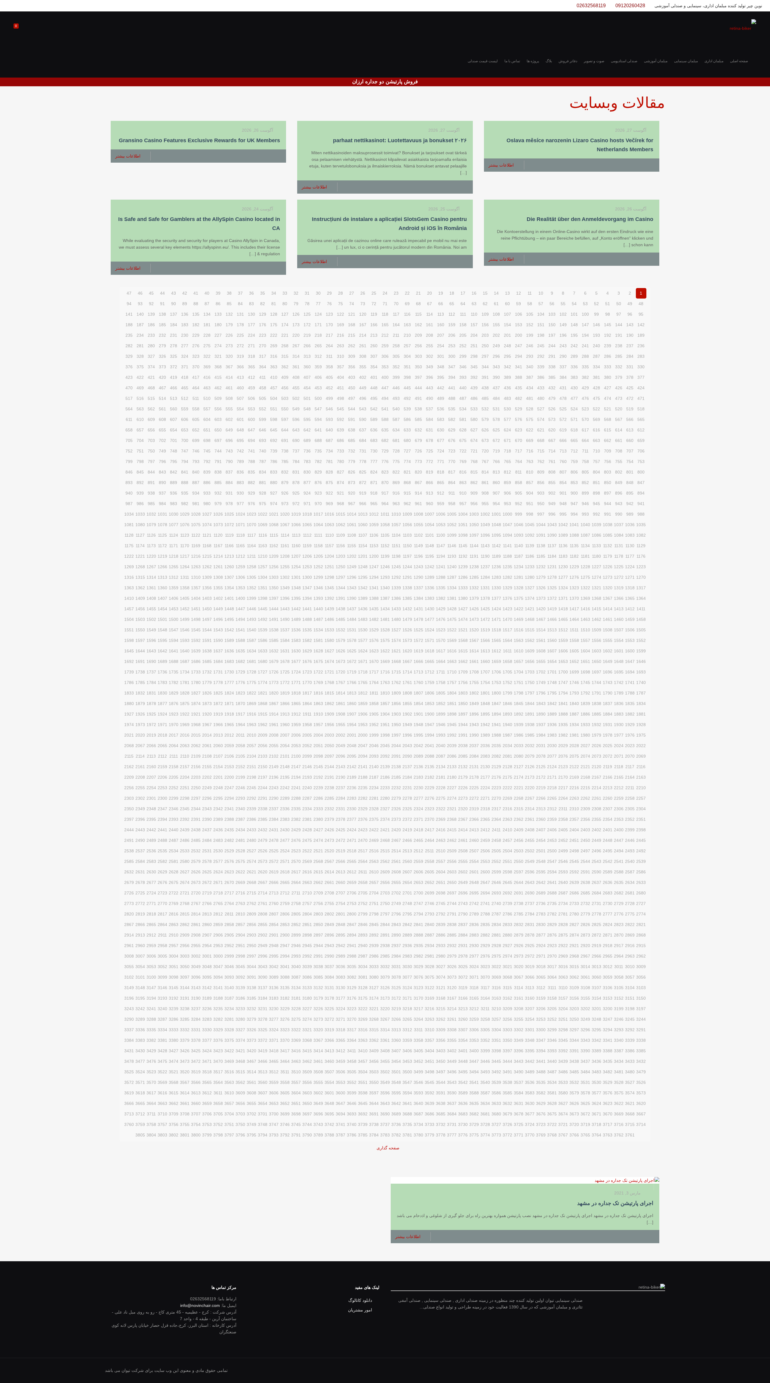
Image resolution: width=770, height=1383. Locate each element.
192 (607, 335)
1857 (385, 703)
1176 (640, 556)
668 (540, 440)
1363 (129, 587)
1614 (474, 651)
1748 (552, 682)
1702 (541, 672)
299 (463, 356)
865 (440, 482)
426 (618, 387)
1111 (318, 535)
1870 (240, 703)
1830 (162, 693)
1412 (630, 608)
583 (440, 419)
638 (351, 430)
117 (396, 314)
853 (574, 482)
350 (418, 366)
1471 (496, 619)
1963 (251, 724)
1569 (452, 640)
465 (184, 387)
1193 (451, 556)
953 (507, 503)
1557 (585, 640)
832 (284, 472)
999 (518, 514)
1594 (173, 640)
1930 (619, 724)
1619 (418, 651)
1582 (307, 640)
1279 (541, 577)
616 (596, 430)
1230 (563, 566)
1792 (585, 693)
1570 (440, 640)
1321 (596, 587)
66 (440, 303)
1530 (363, 629)
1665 (429, 661)
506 (251, 398)
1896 (474, 714)
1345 (329, 587)
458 (262, 387)
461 (229, 387)
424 (641, 387)
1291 (407, 577)
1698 (585, 672)
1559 (563, 640)
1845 (518, 703)
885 (218, 482)
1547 (173, 629)
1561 (541, 640)
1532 (340, 629)
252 (463, 345)
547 (318, 408)
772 (429, 461)
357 (340, 366)
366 (240, 366)
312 (318, 356)
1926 (140, 714)
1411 (640, 608)
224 (251, 335)
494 (385, 398)
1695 (619, 672)
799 (129, 461)
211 (396, 335)
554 (240, 408)
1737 (151, 672)
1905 (374, 714)
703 (151, 440)
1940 (507, 724)
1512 (563, 629)
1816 (318, 693)
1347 (307, 587)
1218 (173, 556)
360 (307, 366)
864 (451, 482)
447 (385, 387)
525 (563, 408)
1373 (541, 598)
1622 (385, 651)
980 (207, 503)
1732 (207, 672)
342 (507, 366)
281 (140, 345)
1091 (541, 535)
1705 (507, 672)
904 (529, 493)
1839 (585, 703)
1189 (496, 556)
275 (207, 345)
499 (329, 398)
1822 (251, 693)
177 (251, 324)
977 (240, 503)
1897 (463, 714)
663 (596, 440)
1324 (563, 587)
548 (307, 408)
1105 (385, 535)
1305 (251, 577)
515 (151, 398)
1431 (418, 608)
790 (229, 461)
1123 (184, 535)
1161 (284, 545)
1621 (396, 651)
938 (151, 493)
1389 (363, 598)
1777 (229, 682)
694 (251, 440)
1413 (619, 608)
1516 (518, 629)
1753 (496, 682)
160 (440, 324)
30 (318, 293)
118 (385, 314)
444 (418, 387)
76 (329, 303)
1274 (596, 577)
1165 (240, 545)
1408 (151, 598)
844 (151, 472)
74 (351, 303)
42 (184, 293)
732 (351, 451)
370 (195, 366)
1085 (607, 535)
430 (574, 387)
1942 (485, 724)
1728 (251, 672)
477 (574, 398)
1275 (585, 577)
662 (607, 440)
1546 (184, 629)
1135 (574, 545)
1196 (418, 556)
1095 (496, 535)
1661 (474, 661)
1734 (184, 672)
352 (396, 366)
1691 (140, 661)
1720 (340, 672)
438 (485, 387)
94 (129, 303)
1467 (541, 619)
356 (351, 366)
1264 (184, 566)
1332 (474, 587)
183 (184, 324)
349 (429, 366)
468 (151, 387)
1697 (596, 672)
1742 (619, 682)
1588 (240, 640)
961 (418, 503)
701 (173, 440)
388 (518, 377)
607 (173, 419)
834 (262, 472)
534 (463, 408)
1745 (585, 682)
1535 (307, 629)
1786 (129, 682)
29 (329, 293)
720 (485, 451)
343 (496, 366)
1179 (607, 556)
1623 (374, 651)
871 (373, 482)
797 (151, 461)
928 (262, 493)
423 (129, 377)
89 (184, 303)
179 (229, 324)
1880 (129, 703)
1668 (396, 661)
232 (162, 335)
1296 (351, 577)
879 (284, 482)
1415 (596, 608)
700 (184, 440)
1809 (396, 693)
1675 (318, 661)
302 (429, 356)
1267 (151, 566)
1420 (541, 608)
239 (607, 345)
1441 (307, 608)
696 (229, 440)
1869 (251, 703)
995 (563, 514)
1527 (396, 629)
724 (440, 451)
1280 (529, 577)
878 (296, 482)
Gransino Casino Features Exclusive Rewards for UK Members (199, 140)
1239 (463, 566)
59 (518, 303)
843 (162, 472)
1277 (563, 577)
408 (296, 377)
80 (284, 303)
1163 (262, 545)
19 (440, 293)
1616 (452, 651)
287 (596, 356)
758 (585, 461)
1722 (318, 672)
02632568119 (591, 5)
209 (418, 335)
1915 (262, 714)
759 (574, 461)
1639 (196, 651)
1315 (140, 577)
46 (140, 293)
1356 (207, 587)
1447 (240, 608)
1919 (218, 714)
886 (207, 482)
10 (540, 293)
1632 (274, 651)
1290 (418, 577)
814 (485, 472)
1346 (318, 587)
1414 (607, 608)
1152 (385, 545)
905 (518, 493)
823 (385, 472)
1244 (407, 566)
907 (496, 493)
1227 (596, 566)
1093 (518, 535)
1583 (296, 640)
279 (162, 345)
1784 (151, 682)
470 (129, 387)
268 (284, 345)
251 (474, 345)
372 (173, 366)
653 (184, 430)
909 (474, 493)
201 (507, 335)
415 (218, 377)
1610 (518, 651)
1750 (529, 682)
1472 (485, 619)
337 (563, 366)
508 (229, 398)
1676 (307, 661)
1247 (374, 566)
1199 (385, 556)
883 (240, 482)
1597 (140, 640)
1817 (307, 693)
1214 (218, 556)
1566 (485, 640)
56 (552, 303)
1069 (262, 524)
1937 (541, 724)
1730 (229, 672)
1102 (418, 535)
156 (485, 324)
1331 (485, 587)
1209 (274, 556)
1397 (274, 598)
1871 (229, 703)
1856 (396, 703)
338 (552, 366)
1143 (485, 545)
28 (340, 293)
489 (440, 398)
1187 (518, 556)
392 (474, 377)
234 (140, 335)
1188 (507, 556)
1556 (596, 640)
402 (362, 377)
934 (195, 493)
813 (496, 472)
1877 (162, 703)
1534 (318, 629)
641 (318, 430)
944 (607, 503)
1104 (396, 535)
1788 (630, 693)
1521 (463, 629)
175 (273, 324)
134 (207, 314)
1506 (630, 629)
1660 (485, 661)
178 (240, 324)
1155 (351, 545)
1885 (596, 714)
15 (485, 293)
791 (218, 461)
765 (507, 461)
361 (296, 366)
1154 (362, 545)
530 (507, 408)
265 (318, 345)
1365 (630, 598)
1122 (195, 535)
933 (207, 493)
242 (574, 345)
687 (329, 440)
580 (474, 419)
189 (641, 335)
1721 (329, 672)
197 (552, 335)
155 (496, 324)
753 (641, 461)
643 (296, 430)
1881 (641, 714)
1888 (563, 714)
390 (496, 377)
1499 (184, 619)
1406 (173, 598)
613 (629, 430)
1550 (140, 629)
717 (518, 451)
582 (451, 419)
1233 (529, 566)
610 (140, 419)
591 (351, 419)
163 (407, 324)
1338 (407, 587)
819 (429, 472)
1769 (318, 682)
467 (162, 387)
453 (318, 387)
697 (218, 440)
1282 (507, 577)
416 (207, 377)
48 (641, 303)
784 (296, 461)
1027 (207, 514)
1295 (363, 577)
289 (574, 356)
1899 (440, 714)
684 (362, 440)
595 (307, 419)
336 (574, 366)
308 (362, 356)
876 (318, 482)
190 (629, 335)
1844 (529, 703)
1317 (641, 587)
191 (618, 335)
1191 (474, 556)
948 (563, 503)
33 (284, 293)
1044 (541, 524)
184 (173, 324)
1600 (630, 651)
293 (529, 356)
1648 (619, 661)
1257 (262, 566)
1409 (140, 598)
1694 (630, 672)
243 (563, 345)
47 (129, 293)
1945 (452, 724)
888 (184, 482)
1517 (507, 629)
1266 (162, 566)
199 (529, 335)
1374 (529, 598)
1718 (363, 672)
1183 (563, 556)
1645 (129, 651)
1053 (440, 524)
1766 (351, 682)
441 (451, 387)
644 (284, 430)
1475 (452, 619)
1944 (463, 724)
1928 (641, 724)
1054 (429, 524)
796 (162, 461)
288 (585, 356)
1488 (307, 619)
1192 (462, 556)
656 (151, 430)
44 (162, 293)
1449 (218, 608)
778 (362, 461)
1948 (418, 724)
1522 (452, 629)
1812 (363, 693)
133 (218, 314)
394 (451, 377)
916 (396, 493)
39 (218, 293)
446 (396, 387)
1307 (229, 577)
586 (407, 419)
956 (474, 503)
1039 (596, 524)
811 (518, 472)
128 (273, 314)
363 (273, 366)
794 (184, 461)
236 (641, 345)
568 (607, 419)
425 (629, 387)
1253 (307, 566)
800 (641, 472)
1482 (374, 619)
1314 (151, 577)
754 (629, 461)
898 (596, 493)
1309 (207, 577)
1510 (585, 629)
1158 (318, 545)
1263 (196, 566)
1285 (474, 577)
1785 (140, 682)
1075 (196, 524)
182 (195, 324)
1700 (563, 672)
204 (474, 335)
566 (629, 419)
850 (607, 482)
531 (496, 408)
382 (585, 377)
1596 (151, 640)
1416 (585, 608)
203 (485, 335)
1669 (385, 661)
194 (585, 335)
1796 (541, 693)
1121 (206, 535)
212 (385, 335)
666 (563, 440)
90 (173, 303)
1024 (240, 514)
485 (485, 398)
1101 (429, 535)
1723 (307, 672)
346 (463, 366)
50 (618, 303)
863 (463, 482)
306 (385, 356)
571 (574, 419)
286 (607, 356)
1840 (574, 703)
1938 (529, 724)
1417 (574, 608)
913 (429, 493)
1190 (485, 556)
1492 (262, 619)
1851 (452, 703)
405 (329, 377)
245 (540, 345)
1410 (129, 598)
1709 (463, 672)
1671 (363, 661)
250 (485, 345)
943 (618, 503)
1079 (151, 524)
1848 (485, 703)
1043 (552, 524)
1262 (207, 566)
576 (518, 419)
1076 (184, 524)
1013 (363, 514)
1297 (340, 577)
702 (162, 440)
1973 (140, 724)
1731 (218, 672)
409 (284, 377)
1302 (285, 577)
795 (173, 461)
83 (251, 303)
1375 (518, 598)
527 (540, 408)
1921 (196, 714)
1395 (296, 598)
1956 (329, 724)
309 (351, 356)
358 (329, 366)
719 (496, 451)
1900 (429, 714)
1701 (552, 672)
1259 (240, 566)
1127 (140, 535)
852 (585, 482)
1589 (229, 640)
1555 (607, 640)
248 (507, 345)
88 (195, 303)
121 (351, 314)
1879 (140, 703)
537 (429, 408)
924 (307, 493)
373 (162, 366)
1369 (585, 598)
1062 (340, 524)
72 (373, 303)
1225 (619, 566)
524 (574, 408)
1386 (396, 598)
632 (418, 430)
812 (507, 472)
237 (629, 345)
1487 (318, 619)
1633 (262, 651)
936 (173, 493)
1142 (496, 545)
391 (485, 377)
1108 (351, 535)
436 (507, 387)
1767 (340, 682)
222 (273, 335)
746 (195, 451)
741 (251, 451)
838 (218, 472)
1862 (329, 703)
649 (229, 430)
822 (396, 472)
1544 (207, 629)
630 (440, 430)
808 (552, 472)
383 (574, 377)
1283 (496, 577)
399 (396, 377)
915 (407, 493)
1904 (385, 714)
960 (429, 503)
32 (296, 293)
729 (385, 451)
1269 (129, 566)
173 (296, 324)
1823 (240, 693)
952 (518, 503)
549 (296, 408)
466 (173, 387)
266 (307, 345)
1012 (374, 514)
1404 (196, 598)
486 (474, 398)
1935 (563, 724)
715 (540, 451)
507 (240, 398)
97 (618, 314)
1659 (496, 661)
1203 (340, 556)
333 (607, 366)
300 (451, 356)
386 (540, 377)
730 (373, 451)
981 (195, 503)
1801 (485, 693)
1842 (552, 703)
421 (151, 377)
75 (340, 303)
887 (195, 482)
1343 (351, 587)
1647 (630, 661)
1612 (496, 651)
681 (396, 440)
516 (140, 398)
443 (429, 387)
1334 (452, 587)
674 (474, 440)
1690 (151, 661)
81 (273, 303)
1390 (351, 598)
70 (396, 303)
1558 (574, 640)
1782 (173, 682)
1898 (452, 714)
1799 (507, 693)
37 (240, 293)
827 (340, 472)
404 (340, 377)
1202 (351, 556)
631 (429, 430)
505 (262, 398)
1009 (407, 514)
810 (529, 472)
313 (307, 356)
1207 (296, 556)
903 (540, 493)
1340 (385, 587)
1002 (485, 514)
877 (307, 482)
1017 (318, 514)
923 (318, 493)
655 (162, 430)
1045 (529, 524)
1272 (619, 577)
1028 (196, 514)
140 (140, 314)
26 (362, 293)
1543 (218, 629)
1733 (196, 672)
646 (262, 430)
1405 (184, 598)
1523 (440, 629)
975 (262, 503)
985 (151, 503)
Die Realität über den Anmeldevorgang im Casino (590, 219)
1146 (451, 545)
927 (273, 493)
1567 (474, 640)
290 (563, 356)
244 (552, 345)
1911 (307, 714)
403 (351, 377)
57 (540, 303)
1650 (596, 661)
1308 (218, 577)
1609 (529, 651)
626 (485, 430)
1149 (418, 545)
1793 (574, 693)
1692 (129, 661)
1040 (585, 524)
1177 (629, 556)
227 (218, 335)
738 (284, 451)
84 (240, 303)
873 (351, 482)
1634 (251, 651)
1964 (240, 724)
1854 (418, 703)
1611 (507, 651)
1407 (162, 598)
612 (641, 430)
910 (463, 493)
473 (618, 398)
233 (151, 335)
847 (641, 482)
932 (218, 493)
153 (518, 324)
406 (318, 377)
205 (463, 335)
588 (385, 419)
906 (507, 493)
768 (474, 461)
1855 (407, 703)
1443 (285, 608)
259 (385, 345)
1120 (218, 535)
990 (618, 514)
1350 (274, 587)
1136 (563, 545)
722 (463, 451)
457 (273, 387)
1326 (541, 587)
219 (307, 335)
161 (429, 324)
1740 (641, 682)
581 (463, 419)
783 (307, 461)
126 (296, 314)
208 (429, 335)
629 (451, 430)
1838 (596, 703)
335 (585, 366)
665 (574, 440)
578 (496, 419)
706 (641, 451)
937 (162, 493)
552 (262, 408)
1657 (518, 661)
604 (207, 419)
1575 (385, 640)
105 (529, 314)
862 (474, 482)
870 (385, 482)
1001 (496, 514)
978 (229, 503)
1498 (196, 619)
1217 (184, 556)
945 (596, 503)
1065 (307, 524)
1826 (207, 693)
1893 (507, 714)
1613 (485, 651)
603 (218, 419)
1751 (518, 682)
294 (518, 356)
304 (407, 356)
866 (429, 482)
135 (195, 314)
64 (462, 303)
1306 (240, 577)
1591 (207, 640)
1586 (262, 640)
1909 (329, 714)
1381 (452, 598)
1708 (474, 672)
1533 (329, 629)
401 (373, 377)
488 (451, 398)
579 (485, 419)
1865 (296, 703)
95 (641, 314)
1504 (129, 619)
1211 (251, 556)
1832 (140, 693)
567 (618, 419)
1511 (574, 629)
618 (574, 430)
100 (585, 314)
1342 (363, 587)
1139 (529, 545)
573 (552, 419)
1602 (607, 651)
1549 (151, 629)
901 (563, 493)
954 (496, 503)
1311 (184, 577)
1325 (552, 587)
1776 (240, 682)
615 (607, 430)
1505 (641, 629)
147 (585, 324)
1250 (340, 566)
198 (540, 335)
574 (540, 419)
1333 (463, 587)
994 (574, 514)
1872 (218, 703)
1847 (496, 703)
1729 (240, 672)
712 (574, 451)
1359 (173, 587)
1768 (329, 682)
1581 (318, 640)
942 (629, 503)
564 (129, 408)
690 (296, 440)
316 (273, 356)
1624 (363, 651)
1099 (452, 535)
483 (507, 398)
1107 (362, 535)
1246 (385, 566)
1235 (507, 566)
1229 (574, 566)
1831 (151, 693)
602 (229, 419)
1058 (385, 524)
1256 (274, 566)
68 (418, 303)
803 (607, 472)
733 (340, 451)
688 (318, 440)
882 (251, 482)
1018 (307, 514)
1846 (507, 703)
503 (284, 398)
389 (507, 377)
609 (151, 419)
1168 (206, 545)
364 (262, 366)
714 (552, 451)
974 (273, 503)
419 (173, 377)
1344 (340, 587)
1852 (440, 703)
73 (362, 303)
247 (518, 345)
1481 (385, 619)
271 (251, 345)
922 (329, 493)
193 (596, 335)
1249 (351, 566)
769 (463, 461)
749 (162, 451)
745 (207, 451)
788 (251, 461)
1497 (207, 619)
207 (440, 335)
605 (195, 419)
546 (329, 408)
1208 (285, 556)
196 (563, 335)
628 (463, 430)
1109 (340, 535)
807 (563, 472)
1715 (396, 672)
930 (240, 493)
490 (429, 398)
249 (496, 345)
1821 (262, 693)
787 (262, 461)
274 (218, 345)
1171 (173, 545)
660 (629, 440)
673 (485, 440)
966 (362, 503)
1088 (574, 535)
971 (307, 503)
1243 (418, 566)
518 (641, 408)
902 (552, 493)
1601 (619, 651)
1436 (363, 608)
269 (273, 345)
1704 (518, 672)
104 (540, 314)
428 (596, 387)
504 (273, 398)
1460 (619, 619)
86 (218, 303)
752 (129, 451)
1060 (363, 524)
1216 (196, 556)
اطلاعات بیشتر (501, 165)
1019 (296, 514)
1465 (563, 619)
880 (273, 482)
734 (329, 451)
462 (218, 387)
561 (162, 408)
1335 (440, 587)
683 (373, 440)
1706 (496, 672)
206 (451, 335)
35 (262, 293)
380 (607, 377)
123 (329, 314)
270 (262, 345)
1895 (485, 714)
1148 (429, 545)
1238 (474, 566)
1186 (529, 556)
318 (251, 356)
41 (195, 293)
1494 (240, 619)
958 (451, 503)
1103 (407, 535)
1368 (596, 598)
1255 (285, 566)
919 (362, 493)
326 (162, 356)
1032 (151, 514)
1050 (474, 524)
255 (429, 345)
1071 (240, 524)
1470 (507, 619)
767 (485, 461)
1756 (463, 682)
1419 (552, 608)
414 (229, 377)
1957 (318, 724)
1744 (596, 682)
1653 (563, 661)
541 (385, 408)
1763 (385, 682)
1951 (385, 724)
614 (618, 430)
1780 (196, 682)
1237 (485, 566)
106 (518, 314)
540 (396, 408)
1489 (296, 619)
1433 (396, 608)
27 (351, 293)
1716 (385, 672)
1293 (385, 577)
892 (140, 482)
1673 (340, 661)
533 (474, 408)
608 (162, 419)
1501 (162, 619)
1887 (574, 714)
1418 (563, 608)
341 (518, 366)
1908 (340, 714)
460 (240, 387)
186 (151, 324)
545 (340, 408)
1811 (373, 693)
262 (351, 345)
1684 (218, 661)
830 (307, 472)
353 (385, 366)
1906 (363, 714)
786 (273, 461)
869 (396, 482)
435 (518, 387)
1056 (407, 524)
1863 (318, 703)
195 (574, 335)
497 (351, 398)
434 (529, 387)
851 (596, 482)
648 (240, 430)
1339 (396, 587)
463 (207, 387)
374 (151, 366)
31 (307, 293)
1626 (340, 651)
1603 (596, 651)
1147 (440, 545)
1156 (340, 545)
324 (184, 356)
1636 (229, 651)
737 (296, 451)
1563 (518, 640)
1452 (184, 608)
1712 (429, 672)
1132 (607, 545)
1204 (329, 556)
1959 (296, 724)
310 (340, 356)
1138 (540, 545)
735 (318, 451)
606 (184, 419)
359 (318, 366)
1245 (396, 566)
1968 (196, 724)
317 (262, 356)
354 (373, 366)
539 (407, 408)
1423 (507, 608)
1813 (351, 693)
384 (563, 377)
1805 (440, 693)
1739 (129, 672)
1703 (529, 672)
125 (307, 314)
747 (184, 451)
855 (552, 482)
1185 (540, 556)
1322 (585, 587)
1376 (507, 598)
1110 (329, 535)
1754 (485, 682)
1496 (218, 619)
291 (552, 356)
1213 (229, 556)
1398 (262, 598)
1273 (607, 577)
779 (351, 461)
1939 (518, 724)
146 (596, 324)
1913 (285, 714)
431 (563, 387)
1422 (518, 608)
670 (518, 440)
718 (507, 451)
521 (607, 408)
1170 (184, 545)
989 (629, 514)
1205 (318, 556)
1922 (184, 714)
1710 (452, 672)
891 (151, 482)
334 (596, 366)
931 (229, 493)
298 (474, 356)
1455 (151, 608)
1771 (296, 682)
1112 (307, 535)
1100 (440, 535)
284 (629, 356)
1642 (162, 651)
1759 (429, 682)
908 (485, 493)
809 (540, 472)
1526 (407, 629)
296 (496, 356)
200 (518, 335)
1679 (274, 661)
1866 (285, 703)
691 (284, 440)
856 (540, 482)
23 (396, 293)
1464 (574, 619)
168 (351, 324)
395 (440, 377)
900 (574, 493)
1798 (518, 693)
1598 (129, 640)
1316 (129, 577)
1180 (596, 556)
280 (151, 345)
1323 (574, 587)
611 (129, 419)
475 (596, 398)
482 (518, 398)
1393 (318, 598)
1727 (262, 672)
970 (318, 503)
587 (396, 419)
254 (440, 345)
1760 (418, 682)
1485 (340, 619)
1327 (529, 587)
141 (129, 314)
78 (307, 303)
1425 (485, 608)
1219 (162, 556)
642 (307, 430)
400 (385, 377)
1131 (618, 545)
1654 (552, 661)
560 (173, 408)
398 (407, 377)
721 (474, 451)
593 (329, 419)
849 (618, 482)
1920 (207, 714)
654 (173, 430)
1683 (229, 661)
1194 (440, 556)
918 (373, 493)
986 (140, 503)
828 (329, 472)
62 (485, 303)
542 (373, 408)
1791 (596, 693)
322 (207, 356)
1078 (162, 524)
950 (540, 503)
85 (229, 303)
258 (396, 345)
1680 (262, 661)
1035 (641, 524)
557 (207, 408)
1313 (162, 577)
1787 (641, 693)
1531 (351, 629)
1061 (351, 524)
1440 (318, 608)
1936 (552, 724)
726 (418, 451)
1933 (585, 724)
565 (641, 419)
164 (396, 324)
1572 (418, 640)
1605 (574, 651)
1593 (184, 640)
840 (195, 472)
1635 (240, 651)
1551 (129, 629)
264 (329, 345)
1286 (463, 577)
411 (262, 377)
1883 (619, 714)
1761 (407, 682)
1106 (373, 535)
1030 (173, 514)
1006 (440, 514)
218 (318, 335)
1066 (296, 524)
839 (207, 472)
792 (207, 461)
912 (440, 493)
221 (284, 335)
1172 (162, 545)
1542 (229, 629)
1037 (619, 524)
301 (440, 356)
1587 (251, 640)
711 (585, 451)
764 (518, 461)
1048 (496, 524)
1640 (184, 651)
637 (362, 430)
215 (351, 335)
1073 (218, 524)
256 (418, 345)
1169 (195, 545)
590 (362, 419)
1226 (607, 566)
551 (273, 408)
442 (440, 387)
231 (173, 335)
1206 (307, 556)
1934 (574, 724)
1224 (630, 566)
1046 (518, 524)
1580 (329, 640)
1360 (162, 587)
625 (496, 430)
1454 (162, 608)
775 (396, 461)
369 (207, 366)
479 (552, 398)
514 (162, 398)
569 (596, 419)
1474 (463, 619)
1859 (363, 703)
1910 (318, 714)
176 (262, 324)
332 (618, 366)
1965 (229, 724)
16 (474, 293)
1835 (630, 703)
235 (129, 335)
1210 (262, 556)
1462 (596, 619)
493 (396, 398)
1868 (262, 703)
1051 (463, 524)
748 (173, 451)
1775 (251, 682)
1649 (607, 661)
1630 (296, 651)
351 (407, 366)
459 (251, 387)
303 (418, 356)
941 (641, 503)
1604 (585, 651)
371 (184, 366)
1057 (396, 524)
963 (396, 503)
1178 (618, 556)
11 (530, 293)
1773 (274, 682)
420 (162, 377)
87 (207, 303)
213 (373, 335)
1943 (474, 724)
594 (318, 419)
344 (485, 366)
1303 (274, 577)
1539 (262, 629)
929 (251, 493)
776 (385, 461)
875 (329, 482)
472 (629, 398)
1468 (529, 619)
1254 (296, 566)
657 (140, 430)
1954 (351, 724)
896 (618, 493)
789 (240, 461)
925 (296, 493)
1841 (563, 703)
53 (585, 303)
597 (284, 419)
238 (618, 345)
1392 (329, 598)
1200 (374, 556)
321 (218, 356)
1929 (630, 724)
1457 (129, 608)
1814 (340, 693)
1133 (596, 545)
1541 (240, 629)
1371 (563, 598)
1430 (429, 608)
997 (540, 514)
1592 (196, 640)
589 (373, 419)
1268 (140, 566)
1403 (207, 598)
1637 (218, 651)
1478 (418, 619)
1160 (295, 545)
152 (529, 324)
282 (129, 345)
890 (162, 482)
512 (184, 398)
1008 (418, 514)
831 (296, 472)
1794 (563, 693)
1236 (496, 566)
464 (195, 387)
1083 (630, 535)
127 (284, 314)
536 (440, 408)
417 (195, 377)
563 (140, 408)
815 (474, 472)
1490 (285, 619)
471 (641, 398)
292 (540, 356)
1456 (140, 608)
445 (407, 387)
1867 (274, 703)
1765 (363, 682)
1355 (218, 587)
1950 (396, 724)
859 (507, 482)
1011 (385, 514)
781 (329, 461)
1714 (407, 672)
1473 (474, 619)
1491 (274, 619)
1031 (162, 514)
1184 (551, 556)
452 (329, 387)
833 (273, 472)
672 (496, 440)
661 (618, 440)
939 (140, 493)
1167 (218, 545)
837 (229, 472)
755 (618, 461)
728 (396, 451)
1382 (440, 598)
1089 (563, 535)
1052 (452, 524)
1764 (374, 682)
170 (329, 324)
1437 (351, 608)
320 (229, 356)
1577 (363, 640)
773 (418, 461)
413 (240, 377)
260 (373, 345)
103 (552, 314)
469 (140, 387)
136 (184, 314)
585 (418, 419)
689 (307, 440)
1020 (285, 514)
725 (429, 451)
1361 (151, 587)
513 (173, 398)
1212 (240, 556)
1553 (630, 640)
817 (451, 472)
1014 (351, 514)
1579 (340, 640)
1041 (574, 524)
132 (229, 314)
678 (429, 440)
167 (362, 324)
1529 (374, 629)
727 (407, 451)
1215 (207, 556)
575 (529, 419)
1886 (585, 714)
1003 (474, 514)
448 (373, 387)
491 (418, 398)
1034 (129, 514)
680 (407, 440)
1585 (274, 640)
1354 (229, 587)
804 (596, 472)
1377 (496, 598)
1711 (440, 672)
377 (641, 377)
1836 (619, 703)
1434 (385, 608)
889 (173, 482)
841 (184, 472)
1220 (151, 556)
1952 (374, 724)
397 (418, 377)
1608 (541, 651)
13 (507, 293)
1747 (563, 682)
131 (240, 314)
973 (284, 503)
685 (351, 440)
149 (563, 324)
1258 (251, 566)
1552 (641, 640)
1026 (218, 514)
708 (618, 451)
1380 (463, 598)
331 (629, 366)
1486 (329, 619)
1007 (429, 514)
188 (129, 324)
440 (463, 387)
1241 (440, 566)
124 (318, 314)
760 (563, 461)
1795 (552, 693)
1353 (240, 587)
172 (307, 324)
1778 (218, 682)
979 (218, 503)
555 (229, 408)
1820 (274, 693)
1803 (463, 693)
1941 (496, 724)
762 (540, 461)
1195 (429, 556)
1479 (407, 619)
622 (529, 430)
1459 (630, 619)
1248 (363, 566)
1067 (285, 524)
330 (641, 366)
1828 (184, 693)
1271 (630, 577)
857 (529, 482)
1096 (485, 535)
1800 (496, 693)
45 (151, 293)
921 (340, 493)
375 (140, 366)
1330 (496, 587)
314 (296, 356)
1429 (440, 608)
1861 (340, 703)
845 (140, 472)
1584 (285, 640)
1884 (607, 714)
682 (385, 440)
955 (485, 503)
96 (629, 314)
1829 (173, 693)
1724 (296, 672)
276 (195, 345)
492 (407, 398)
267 (296, 345)
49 (629, 303)
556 (218, 408)
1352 (251, 587)
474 (607, 398)
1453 (173, 608)
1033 (140, 514)
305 (396, 356)
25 (373, 293)
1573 (407, 640)
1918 (229, 714)
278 (173, 345)
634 (396, 430)
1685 (207, 661)
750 (151, 451)
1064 (318, 524)
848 (629, 482)
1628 (318, 651)
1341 (374, 587)
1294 (374, 577)
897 (607, 493)
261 (362, 345)
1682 (240, 661)
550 (284, 408)
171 (318, 324)
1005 (452, 514)
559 (184, 408)
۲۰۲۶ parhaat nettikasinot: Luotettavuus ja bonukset (400, 140)
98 (607, 314)
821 (407, 472)
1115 (274, 535)
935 (184, 493)
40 (207, 293)
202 (496, 335)
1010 (396, 514)
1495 (229, 619)
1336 (429, 587)
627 (474, 430)
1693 (641, 672)
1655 (541, 661)
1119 (229, 535)
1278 (552, 577)
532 (485, 408)
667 (552, 440)
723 (451, 451)
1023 (251, 514)
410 (273, 377)
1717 (374, 672)
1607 (552, 651)
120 (362, 314)
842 (173, 472)
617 (585, 430)
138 (162, 314)
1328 (518, 587)
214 (362, 335)
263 (340, 345)
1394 (307, 598)
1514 (541, 629)
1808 (407, 693)
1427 (463, 608)
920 (351, 493)
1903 (396, 714)
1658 (507, 661)
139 (151, 314)
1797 (529, 693)
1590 (218, 640)
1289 (429, 577)
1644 (140, 651)
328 (140, 356)
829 (318, 472)
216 (340, 335)
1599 (641, 651)
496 (362, 398)
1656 (529, 661)
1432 (407, 608)
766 (496, 461)
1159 (307, 545)
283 (641, 356)
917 (385, 493)
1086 (596, 535)
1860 (351, 703)
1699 (574, 672)
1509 (596, 629)
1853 (429, 703)
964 (385, 503)
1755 (474, 682)
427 (607, 387)
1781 (184, 682)
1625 (351, 651)
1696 (607, 672)
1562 (529, 640)
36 (251, 293)
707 (629, 451)
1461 (607, 619)
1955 (340, 724)
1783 (162, 682)
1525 (418, 629)
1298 (329, 577)
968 (340, 503)
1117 (251, 535)
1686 (196, 661)
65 (451, 303)
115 (418, 314)
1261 (218, 566)
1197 (407, 556)
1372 (552, 598)
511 (195, 398)
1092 (529, 535)
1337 (418, 587)
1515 (529, 629)
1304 (262, 577)
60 (507, 303)
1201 (363, 556)
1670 (374, 661)
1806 (429, 693)
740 (262, 451)
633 (407, 430)
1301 (296, 577)
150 (552, 324)
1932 (596, 724)
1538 (274, 629)
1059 (374, 524)
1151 (396, 545)
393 (463, 377)
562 (151, 408)
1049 (485, 524)
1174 (140, 545)
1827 (196, 693)
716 (529, 451)
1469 (518, 619)
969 (329, 503)
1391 (340, 598)
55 (563, 303)
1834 (641, 703)
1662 (463, 661)
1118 (240, 535)
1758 (440, 682)
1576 (374, 640)
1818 (296, 693)
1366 (619, 598)
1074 (207, 524)
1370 (574, 598)
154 (507, 324)
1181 (585, 556)
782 (318, 461)
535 (451, 408)
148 (574, 324)
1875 (184, 703)
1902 (407, 714)
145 (607, 324)
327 (151, 356)
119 (374, 314)
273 (229, 345)
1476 (440, 619)
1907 (351, 714)
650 (218, 430)
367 (229, 366)
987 (129, 503)
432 (552, 387)
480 (540, 398)
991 (607, 514)
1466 (552, 619)
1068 (274, 524)
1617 (440, 651)
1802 (474, 693)
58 (529, 303)
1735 (173, 672)
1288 (440, 577)
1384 (418, 598)
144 (618, 324)
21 (418, 293)
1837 (607, 703)
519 (629, 408)
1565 (496, 640)
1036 (630, 524)
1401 (229, 598)
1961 (274, 724)
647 (251, 430)
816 (463, 472)
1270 (641, 577)
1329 (507, 587)
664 (585, 440)
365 (251, 366)
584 (429, 419)
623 (518, 430)
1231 (552, 566)
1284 (485, 577)
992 (596, 514)
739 (273, 451)
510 (207, 398)
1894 (496, 714)
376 (129, 366)
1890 (541, 714)
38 (229, 293)
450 (351, 387)
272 (240, 345)
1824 (229, 693)
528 (529, 408)
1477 (429, 619)
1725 (285, 672)
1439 (329, 608)
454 (307, 387)
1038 (607, 524)
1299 (318, 577)
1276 (574, 577)
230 (184, 335)
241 (585, 345)
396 (429, 377)
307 (373, 356)
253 (451, 345)
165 (385, 324)
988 (641, 514)
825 (362, 472)
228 (207, 335)
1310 (196, 577)
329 (129, 356)
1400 (240, 598)
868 (407, 482)
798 (140, 461)
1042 (563, 524)
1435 (374, 608)
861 (485, 482)
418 (184, 377)
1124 (173, 535)
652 (195, 430)
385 (552, 377)
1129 (640, 545)
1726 (274, 672)
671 (507, 440)
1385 (407, 598)
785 (284, 461)
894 (641, 493)
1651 (585, 661)
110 (474, 314)
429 (585, 387)
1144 (474, 545)
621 (540, 430)
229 (195, 335)
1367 (607, 598)
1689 (162, 661)
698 (207, 440)
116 (407, 314)
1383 (429, 598)
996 (552, 514)
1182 (574, 556)
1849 (474, 703)
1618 (429, 651)
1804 (452, 693)
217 (329, 335)
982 (184, 503)
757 (596, 461)
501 (307, 398)
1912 (296, 714)
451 (340, 387)
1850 (463, 703)
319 (240, 356)
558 (195, 408)
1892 (518, 714)
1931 (607, 724)
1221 (140, 556)
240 (596, 345)
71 (385, 303)
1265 (173, 566)
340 (529, 366)
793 (195, 461)
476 (585, 398)
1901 (418, 714)
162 (418, 324)
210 (407, 335)
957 (463, 503)
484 (496, 398)
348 (440, 366)
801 (629, 472)
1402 (218, 598)
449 (362, 387)
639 (340, 430)
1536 (296, 629)
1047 (507, 524)
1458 (641, 619)
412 (251, 377)
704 (140, 440)
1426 (474, 608)
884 (229, 482)
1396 (285, 598)
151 (540, 324)
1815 (329, 693)
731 (362, 451)
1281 (518, 577)
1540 (251, 629)
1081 (129, 524)
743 (229, 451)
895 (629, 493)
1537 (285, 629)
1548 (162, 629)
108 (496, 314)
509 (218, 398)
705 (129, 440)
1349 (285, 587)
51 (607, 303)
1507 (619, 629)
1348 (296, 587)
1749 (541, 682)
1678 (285, 661)
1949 (407, 724)
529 (518, 408)
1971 (162, 724)
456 (284, 387)
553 (251, 408)
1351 (262, 587)
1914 (274, 714)
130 (251, 314)
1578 (351, 640)
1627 (329, 651)
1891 (529, 714)
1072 (229, 524)
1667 (407, 661)
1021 (274, 514)
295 (507, 356)
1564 (507, 640)
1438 (340, 608)
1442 (296, 608)
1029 (184, 514)
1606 (563, 651)
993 (585, 514)
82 (262, 303)
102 (563, 314)
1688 (173, 661)
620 (552, 430)
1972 (151, 724)
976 (251, 503)
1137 (551, 545)
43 (173, 293)
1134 (585, 545)
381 (596, 377)
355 (362, 366)
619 (563, 430)
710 (596, 451)
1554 (619, 640)
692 (273, 440)
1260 (229, 566)
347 (451, 366)
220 (296, 335)
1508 (607, 629)
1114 (285, 535)
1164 (251, 545)
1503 (140, 619)
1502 (151, 619)
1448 (229, 608)
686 (340, 440)
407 (307, 377)
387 (529, 377)
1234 (518, 566)
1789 (619, 693)
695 (240, 440)
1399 (251, 598)
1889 (552, 714)
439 (474, 387)
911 (451, 493)
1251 (329, 566)
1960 (285, 724)
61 (496, 303)
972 (296, 503)
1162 (273, 545)
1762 (396, 682)
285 (618, 356)
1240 (452, 566)
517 (129, 398)
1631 (285, 651)
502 (296, 398)
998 (529, 514)
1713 (418, 672)
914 (418, 493)
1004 (463, 514)
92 (151, 303)
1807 (418, 693)
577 (507, 419)
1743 (607, 682)
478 (563, 398)
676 (451, 440)
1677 (296, 661)
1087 (585, 535)
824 (373, 472)
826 (351, 472)
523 (585, 408)
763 (529, 461)
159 (451, 324)
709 (607, 451)
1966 (218, 724)
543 (362, 408)
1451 (196, 608)
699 (195, 440)
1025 (229, 514)
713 (563, 451)
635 (385, 430)
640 (329, 430)
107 (507, 314)
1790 (607, 693)
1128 (129, 535)
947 (574, 503)
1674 (329, 661)
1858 (374, 703)
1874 (196, 703)
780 (340, 461)
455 (296, 387)
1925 (151, 714)
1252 (318, 566)
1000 (507, 514)
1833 (129, 693)
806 (574, 472)
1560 (552, 640)
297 (485, 356)
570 (585, 419)
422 (140, 377)
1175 (129, 545)
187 (140, 324)
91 (162, 303)
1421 (529, 608)
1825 (218, 693)
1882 (630, 714)
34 (273, 293)
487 (463, 398)
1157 (329, 545)
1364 (641, 598)
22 (407, 293)
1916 (251, 714)
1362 (140, 587)
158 (463, 324)
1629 (307, 651)
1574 (396, 640)
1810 (385, 693)
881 (262, 482)
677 (440, 440)
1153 (373, 545)
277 (184, 345)
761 (552, 461)
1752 (507, 682)
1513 (552, 629)
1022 (262, 514)
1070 (251, 524)
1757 (452, 682)
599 (262, 419)
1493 (251, 619)
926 (284, 493)
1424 (496, 608)
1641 (173, 651)
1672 (351, 661)
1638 (207, 651)
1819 (285, 693)
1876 (173, 703)
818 (440, 472)
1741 (630, 682)
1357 (196, 587)
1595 (162, 640)
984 (162, 503)
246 (529, 345)
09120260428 (630, 5)
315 (284, 356)
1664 (440, 661)
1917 (240, 714)
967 (351, 503)
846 (129, 472)
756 (607, 461)
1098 (463, 535)
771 (440, 461)
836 (240, 472)
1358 (184, 587)
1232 (541, 566)
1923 (173, 714)
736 (307, 451)
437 (496, 387)
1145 (462, 545)
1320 (607, 587)
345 (474, 366)
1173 (151, 545)
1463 (585, 619)
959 (440, 503)
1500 (173, 619)
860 (496, 482)
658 (129, 430)
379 (618, 377)
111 (463, 314)
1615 (463, 651)
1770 (307, 682)
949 (552, 503)
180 (218, 324)
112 (451, 314)
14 (496, 293)
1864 (307, 703)
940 (129, 493)
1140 (518, 545)
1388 (374, 598)
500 (318, 398)
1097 (474, 535)
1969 (184, 724)
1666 (418, 661)
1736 (162, 672)
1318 (630, 587)
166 (373, 324)
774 (407, 461)
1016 (329, 514)
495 (373, 398)
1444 (274, 608)
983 (173, 503)
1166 (229, 545)
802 (618, 472)
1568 (463, 640)
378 (629, 377)
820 (418, 472)
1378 (485, 598)
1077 (173, 524)
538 (418, 408)
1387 (385, 598)
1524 (429, 629)
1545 (196, 629)
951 (529, 503)
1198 (396, 556)
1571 (429, 640)
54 (574, 303)
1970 (173, 724)
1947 (429, 724)
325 (173, 356)
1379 (474, 598)
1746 (574, 682)
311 (329, 356)
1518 (496, 629)
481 (529, 398)
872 (362, 482)
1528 (385, 629)
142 (641, 324)
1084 (619, 535)
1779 (207, 682)
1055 (418, 524)
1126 (151, 535)
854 (563, 482)
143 (629, 324)
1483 (363, 619)
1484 (351, 619)
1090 (552, 535)
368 (218, 366)
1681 (251, 661)
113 (440, 314)
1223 (641, 566)
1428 (452, 608)
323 (195, 356)
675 (463, 440)
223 (262, 335)
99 (596, 314)
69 (407, 303)
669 (529, 440)
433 (540, 387)
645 (273, 430)
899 (585, 493)
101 (574, 314)
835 (251, 472)
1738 (140, 672)
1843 (541, 703)
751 (140, 451)
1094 (507, 535)
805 (585, 472)
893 (129, 482)
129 (262, 314)
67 (429, 303)
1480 (396, 619)
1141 (507, 545)
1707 (485, 672)
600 (251, 419)
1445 (262, 608)
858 (518, 482)
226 (229, 335)
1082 (641, 535)
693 (262, 440)
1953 (363, 724)
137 (173, 314)
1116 (262, 535)
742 (240, 451)
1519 (485, 629)
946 (585, 503)
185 (162, 324)
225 (240, 335)
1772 (285, 682)
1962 (262, 724)
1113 (296, 535)
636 (373, 430)
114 (429, 314)
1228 (585, 566)
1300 (307, 577)
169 (340, 324)
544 (351, 408)
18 (451, 293)
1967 (207, 724)
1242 (429, 566)
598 (273, 419)
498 (340, 398)
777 (373, 461)
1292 (396, 577)
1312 (173, 577)
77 (318, 303)
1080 (140, 524)
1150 (407, 545)
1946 (440, 724)
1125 (162, 535)
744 (218, 451)
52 (596, 303)
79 (296, 303)
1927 (129, 714)
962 (407, 503)
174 (284, 324)
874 (340, 482)
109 (485, 314)
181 (207, 324)
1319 (619, 587)
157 (474, 324)
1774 (262, 682)
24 (385, 293)
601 (240, 419)
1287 (452, 577)
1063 (329, 524)
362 (284, 366)
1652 (574, 661)
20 (429, 293)
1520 (474, 629)
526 (552, 408)
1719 (351, 672)
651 (207, 430)
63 (474, 303)
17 (462, 293)
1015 (340, 514)
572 (563, 419)
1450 (207, 608)
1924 (162, 714)
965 (373, 503)
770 (451, 461)
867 (418, 482)
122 (340, 314)
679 (418, 440)
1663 (452, 661)
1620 (407, 651)
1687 (184, 661)
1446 (251, 608)
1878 (151, 703)
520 (618, 408)
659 (641, 440)
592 (340, 419)
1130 (629, 545)
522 (596, 408)
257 (407, 345)
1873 (207, 703)
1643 (151, 651)
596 (296, 419)
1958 (307, 724)
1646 (641, 661)
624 (507, 430)
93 (140, 303)
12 (518, 293)
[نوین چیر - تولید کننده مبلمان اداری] (743, 27)
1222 (129, 556)
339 (540, 366)
